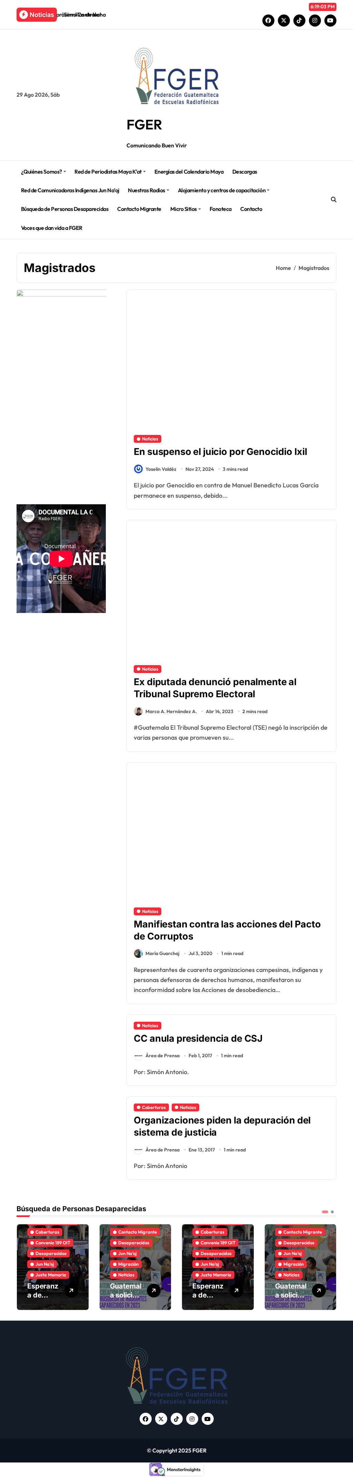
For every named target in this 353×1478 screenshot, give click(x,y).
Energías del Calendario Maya (189, 171)
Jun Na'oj (45, 1264)
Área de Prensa (162, 1055)
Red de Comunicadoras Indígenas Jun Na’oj (70, 190)
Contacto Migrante (139, 208)
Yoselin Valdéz (160, 469)
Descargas (244, 171)
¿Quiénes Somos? (41, 171)
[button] (329, 1266)
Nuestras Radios (146, 190)
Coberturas (154, 1107)
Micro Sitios (183, 208)
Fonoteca (221, 208)
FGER (144, 124)
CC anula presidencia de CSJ (198, 1038)
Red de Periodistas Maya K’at (108, 171)
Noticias (150, 438)
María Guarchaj (162, 953)
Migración (128, 1264)
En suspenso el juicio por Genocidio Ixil (220, 451)
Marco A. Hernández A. (171, 711)
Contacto (251, 208)
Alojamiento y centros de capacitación (221, 190)
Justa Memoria (51, 1274)
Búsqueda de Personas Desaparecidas (65, 208)
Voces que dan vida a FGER (51, 227)
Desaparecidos (51, 1253)
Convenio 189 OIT (53, 1242)
